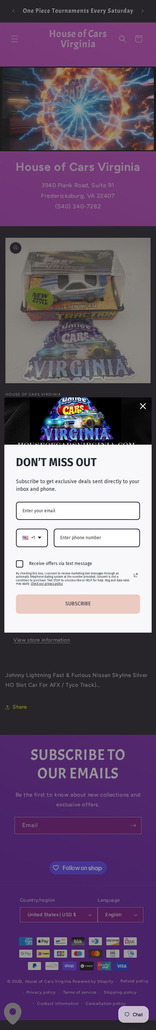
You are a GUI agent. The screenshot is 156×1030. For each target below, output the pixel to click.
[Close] (143, 406)
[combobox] (32, 538)
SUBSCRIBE (78, 604)
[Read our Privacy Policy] (135, 575)
